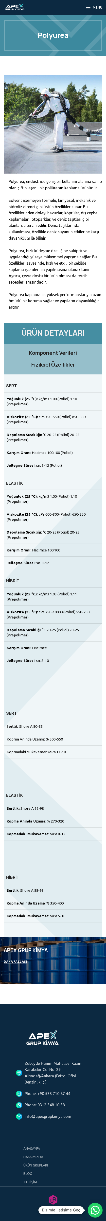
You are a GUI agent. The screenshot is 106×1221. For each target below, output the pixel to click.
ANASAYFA (31, 1149)
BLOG (27, 1174)
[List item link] (53, 1094)
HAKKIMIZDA (33, 1157)
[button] (95, 1210)
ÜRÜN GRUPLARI (35, 1165)
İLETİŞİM (30, 1182)
